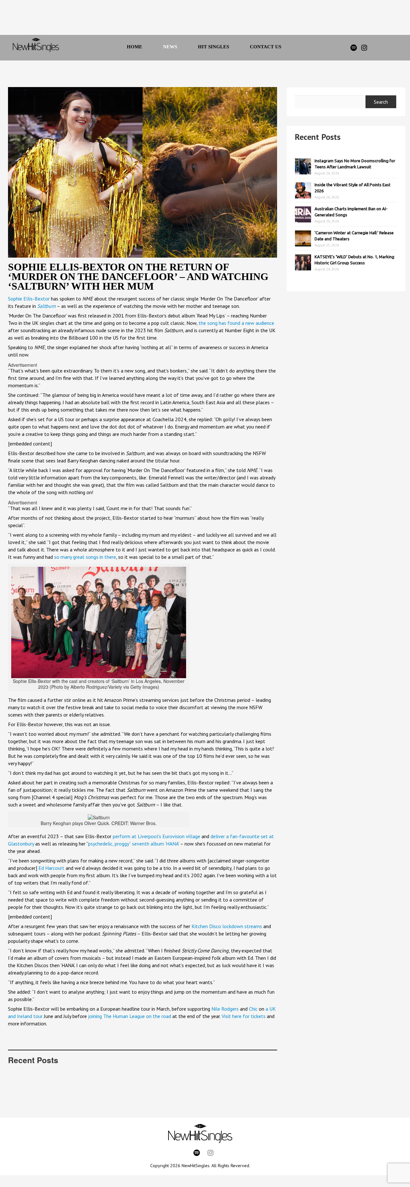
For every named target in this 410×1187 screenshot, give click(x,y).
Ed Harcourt (51, 868)
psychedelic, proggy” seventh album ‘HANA (133, 843)
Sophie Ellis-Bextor (29, 298)
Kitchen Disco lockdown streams (227, 926)
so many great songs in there (85, 557)
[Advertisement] (196, 19)
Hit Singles (213, 46)
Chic (253, 1009)
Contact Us (265, 46)
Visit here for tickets (244, 1016)
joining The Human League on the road (129, 1016)
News (170, 46)
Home (134, 46)
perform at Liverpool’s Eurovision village (156, 836)
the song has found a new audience (236, 323)
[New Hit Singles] (36, 47)
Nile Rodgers (225, 1009)
